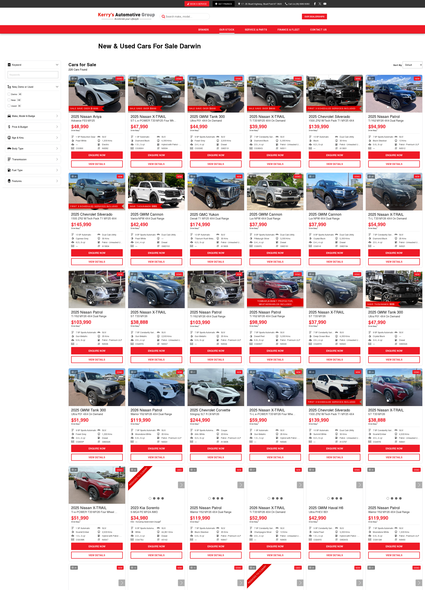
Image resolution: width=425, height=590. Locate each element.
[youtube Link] (325, 4)
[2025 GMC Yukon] (216, 191)
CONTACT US (318, 29)
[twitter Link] (320, 4)
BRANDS (203, 29)
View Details (97, 164)
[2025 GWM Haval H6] (334, 485)
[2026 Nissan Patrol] (156, 387)
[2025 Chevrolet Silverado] (334, 94)
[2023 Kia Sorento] (156, 485)
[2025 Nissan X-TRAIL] (156, 94)
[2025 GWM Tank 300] (216, 94)
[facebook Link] (315, 4)
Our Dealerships (314, 16)
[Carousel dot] (388, 107)
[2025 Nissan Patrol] (394, 94)
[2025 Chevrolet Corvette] (216, 387)
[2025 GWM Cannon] (156, 191)
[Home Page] (126, 16)
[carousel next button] (122, 93)
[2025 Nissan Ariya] (97, 94)
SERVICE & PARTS (256, 29)
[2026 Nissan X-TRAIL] (275, 485)
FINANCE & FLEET (289, 29)
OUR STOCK (226, 29)
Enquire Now (97, 155)
